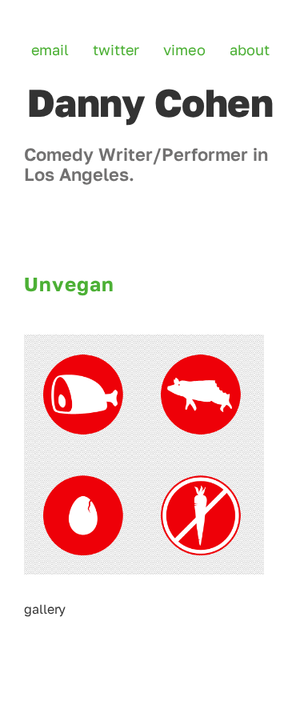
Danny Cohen (150, 102)
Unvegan (69, 283)
